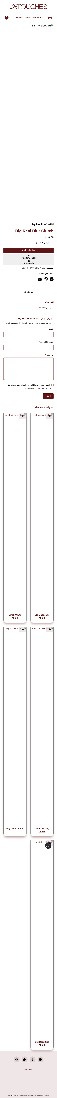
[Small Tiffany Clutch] (42, 726)
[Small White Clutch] (15, 512)
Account (37, 18)
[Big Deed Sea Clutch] (42, 939)
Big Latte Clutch (14, 828)
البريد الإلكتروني (46, 342)
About (19, 18)
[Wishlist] (6, 18)
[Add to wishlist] (49, 416)
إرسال (48, 396)
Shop (27, 18)
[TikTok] (33, 1059)
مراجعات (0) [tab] (28, 292)
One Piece (40, 268)
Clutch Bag (28, 268)
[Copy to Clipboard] (46, 279)
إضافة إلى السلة (28, 250)
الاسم (50, 329)
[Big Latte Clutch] (15, 726)
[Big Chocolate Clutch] (42, 512)
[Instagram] (40, 1059)
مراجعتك (49, 355)
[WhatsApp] (52, 279)
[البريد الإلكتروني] (40, 279)
